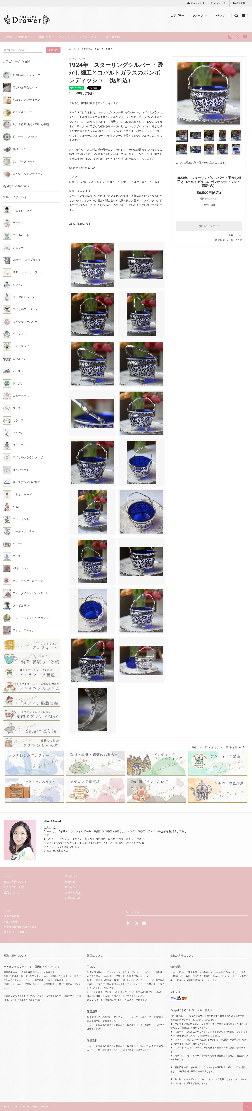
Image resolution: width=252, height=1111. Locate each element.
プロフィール (66, 36)
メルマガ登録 (111, 36)
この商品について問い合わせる (203, 747)
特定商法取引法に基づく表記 (20, 926)
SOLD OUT (211, 226)
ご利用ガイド (24, 36)
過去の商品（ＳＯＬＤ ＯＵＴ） (98, 49)
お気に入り (211, 199)
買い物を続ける (234, 747)
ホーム (72, 49)
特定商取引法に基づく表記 (228, 240)
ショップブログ (89, 36)
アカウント (196, 3)
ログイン (218, 3)
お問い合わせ (45, 36)
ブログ (7, 910)
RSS (6, 921)
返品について (235, 235)
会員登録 (241, 3)
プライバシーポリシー (17, 932)
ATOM (14, 921)
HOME (8, 36)
